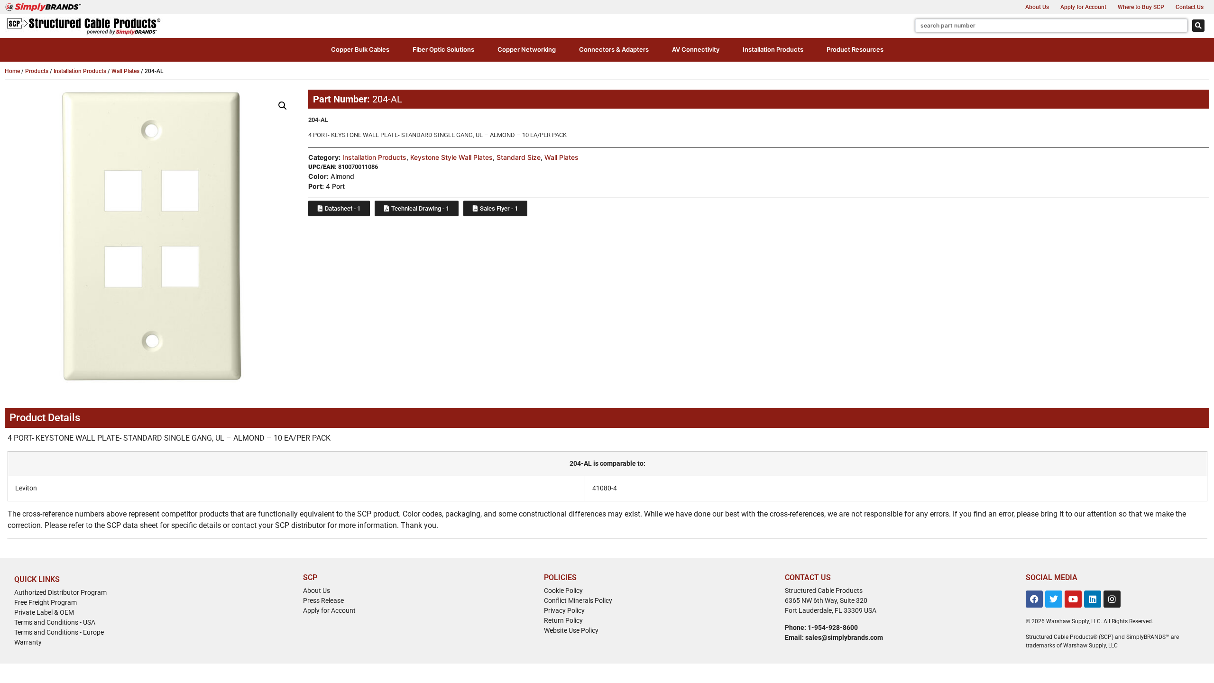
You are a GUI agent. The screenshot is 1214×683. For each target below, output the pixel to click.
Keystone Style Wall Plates (451, 157)
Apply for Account (1083, 7)
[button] (360, 50)
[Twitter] (1053, 599)
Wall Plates (125, 71)
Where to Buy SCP (1141, 7)
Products (36, 71)
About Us (1037, 7)
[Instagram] (1112, 599)
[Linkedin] (1092, 599)
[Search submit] (1198, 25)
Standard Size (519, 157)
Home (12, 71)
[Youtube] (1073, 599)
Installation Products (80, 71)
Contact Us (1190, 7)
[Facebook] (1034, 599)
